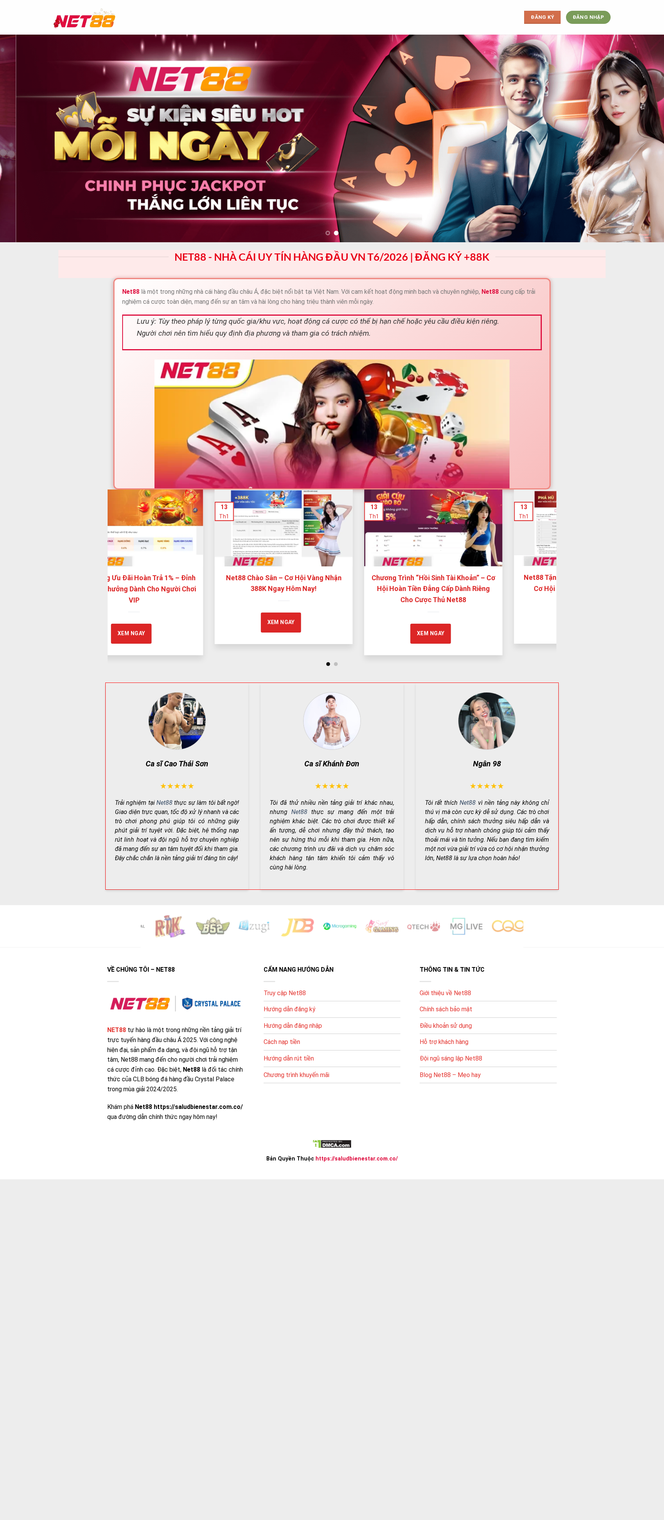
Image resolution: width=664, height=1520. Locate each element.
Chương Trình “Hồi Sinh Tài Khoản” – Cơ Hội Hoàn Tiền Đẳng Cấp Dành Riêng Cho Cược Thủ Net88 (511, 589)
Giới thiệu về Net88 (445, 993)
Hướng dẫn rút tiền (289, 1058)
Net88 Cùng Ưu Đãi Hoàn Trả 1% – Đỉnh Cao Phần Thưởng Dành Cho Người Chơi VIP (211, 589)
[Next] (538, 556)
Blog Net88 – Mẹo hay (450, 1075)
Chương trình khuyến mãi (296, 1075)
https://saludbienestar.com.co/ (356, 1158)
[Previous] (126, 556)
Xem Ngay (358, 622)
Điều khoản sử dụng (446, 1025)
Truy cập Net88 (285, 993)
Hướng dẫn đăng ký (289, 1009)
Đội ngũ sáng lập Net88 (451, 1058)
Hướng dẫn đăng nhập (293, 1025)
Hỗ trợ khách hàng (444, 1042)
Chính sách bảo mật (446, 1009)
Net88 (164, 802)
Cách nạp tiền (282, 1042)
